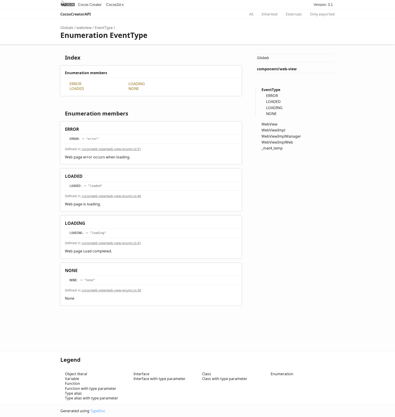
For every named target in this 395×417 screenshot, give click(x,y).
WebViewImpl (273, 130)
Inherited (270, 14)
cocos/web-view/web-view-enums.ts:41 (111, 243)
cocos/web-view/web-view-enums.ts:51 (111, 149)
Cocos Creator (89, 5)
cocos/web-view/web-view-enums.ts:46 (111, 196)
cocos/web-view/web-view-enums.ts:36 (111, 290)
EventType (104, 27)
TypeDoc (97, 410)
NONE (133, 88)
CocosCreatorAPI (75, 14)
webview (84, 27)
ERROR (75, 83)
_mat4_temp (272, 148)
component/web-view (277, 68)
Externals (294, 14)
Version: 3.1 (323, 5)
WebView (270, 124)
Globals (66, 27)
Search (237, 14)
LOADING (136, 83)
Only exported (322, 14)
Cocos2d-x (115, 5)
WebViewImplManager (281, 136)
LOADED (76, 88)
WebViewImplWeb (277, 142)
